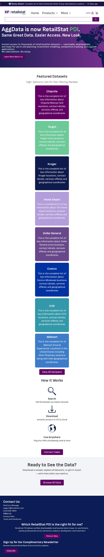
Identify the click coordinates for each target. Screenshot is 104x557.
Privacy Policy (8, 516)
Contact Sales (52, 452)
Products (48, 13)
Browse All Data (52, 482)
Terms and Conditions (12, 519)
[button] (90, 13)
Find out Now (52, 536)
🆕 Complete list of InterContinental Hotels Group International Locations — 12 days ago (48, 4)
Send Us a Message (11, 505)
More (64, 13)
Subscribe (11, 551)
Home (35, 13)
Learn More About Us (13, 56)
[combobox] (47, 19)
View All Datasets (52, 372)
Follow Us (7, 513)
